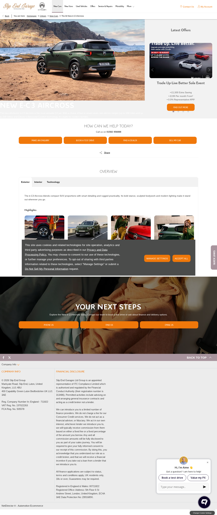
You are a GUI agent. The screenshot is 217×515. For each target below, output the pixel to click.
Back (7, 16)
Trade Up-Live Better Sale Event (181, 83)
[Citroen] (42, 6)
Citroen (43, 16)
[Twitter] (9, 357)
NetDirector (8, 505)
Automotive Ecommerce (30, 505)
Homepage (32, 16)
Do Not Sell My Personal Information (46, 268)
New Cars (54, 16)
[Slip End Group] (19, 6)
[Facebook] (3, 357)
